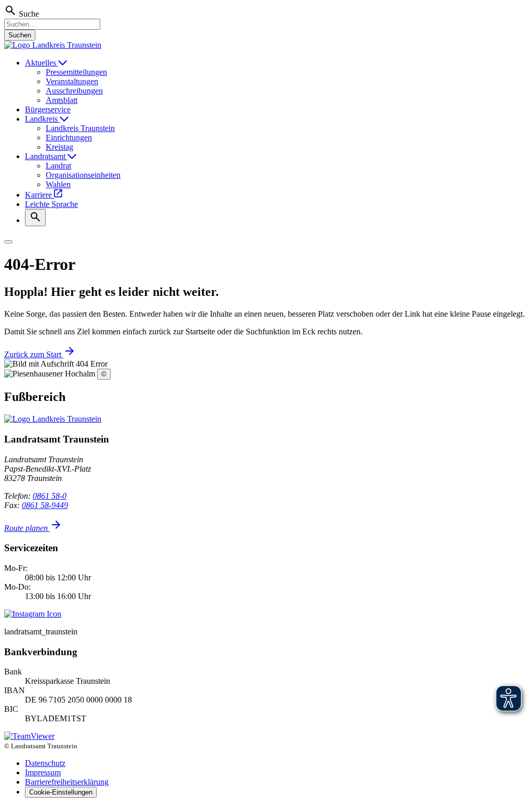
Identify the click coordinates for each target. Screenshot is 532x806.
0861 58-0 (49, 495)
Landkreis (42, 118)
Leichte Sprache (51, 204)
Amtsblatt (61, 100)
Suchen (19, 35)
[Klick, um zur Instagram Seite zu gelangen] (32, 613)
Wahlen (58, 184)
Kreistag (59, 146)
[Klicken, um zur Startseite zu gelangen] (52, 45)
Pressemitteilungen (76, 72)
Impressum (43, 772)
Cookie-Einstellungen (60, 792)
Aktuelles (41, 62)
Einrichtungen (69, 137)
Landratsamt (46, 156)
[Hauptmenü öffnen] (8, 241)
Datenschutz (45, 763)
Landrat (58, 165)
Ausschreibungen (74, 90)
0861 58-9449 (45, 505)
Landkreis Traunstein (80, 128)
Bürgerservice (48, 109)
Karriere (39, 194)
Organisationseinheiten (83, 175)
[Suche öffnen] (35, 217)
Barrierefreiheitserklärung (67, 781)
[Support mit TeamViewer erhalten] (29, 736)
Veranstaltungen (72, 81)
